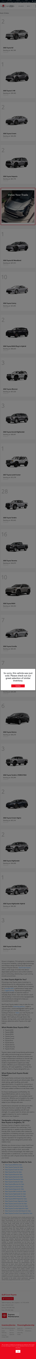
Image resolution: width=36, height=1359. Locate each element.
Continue (18, 686)
